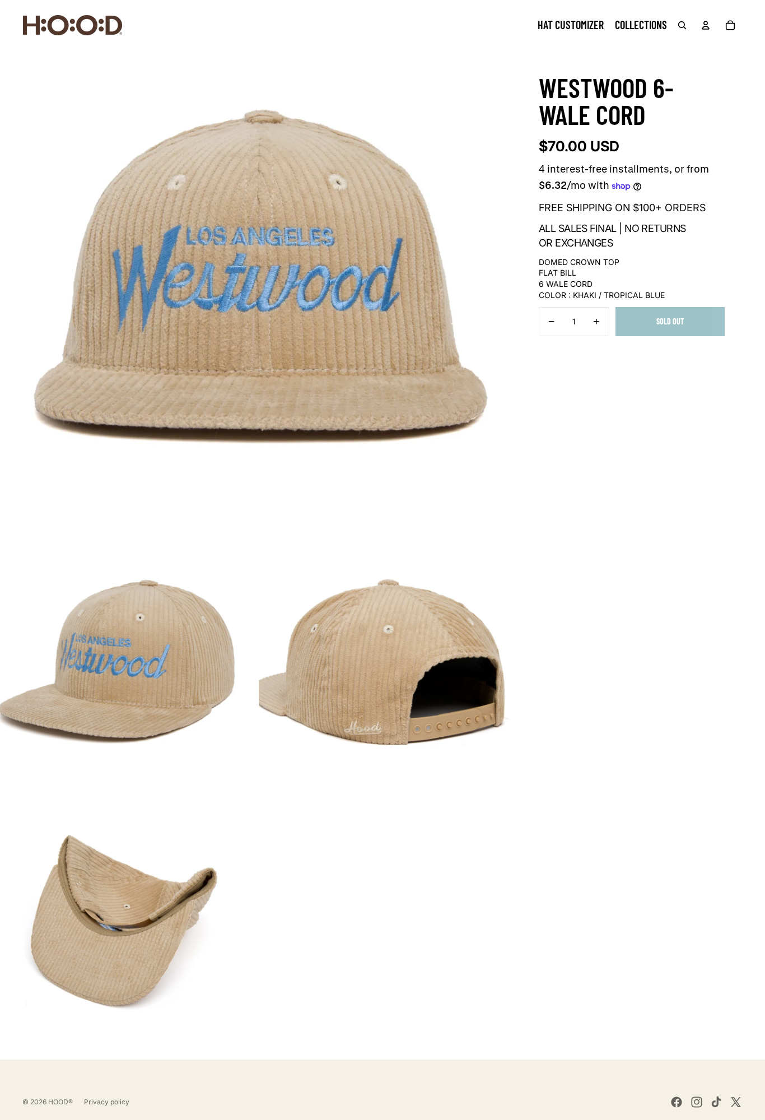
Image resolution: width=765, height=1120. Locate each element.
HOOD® (60, 1102)
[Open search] (682, 25)
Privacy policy (106, 1102)
